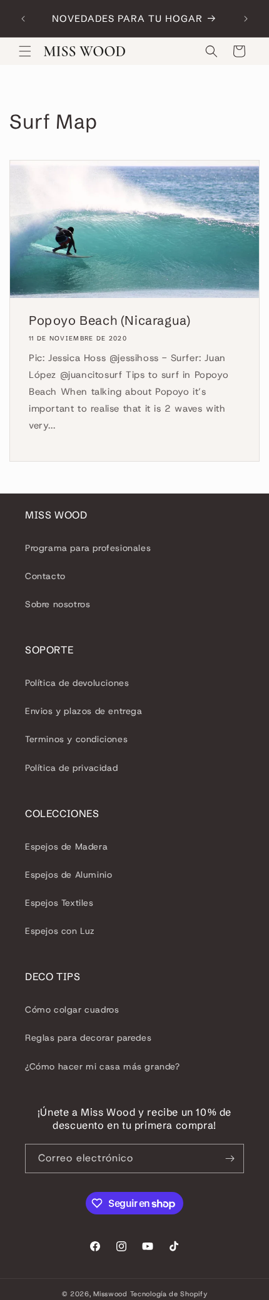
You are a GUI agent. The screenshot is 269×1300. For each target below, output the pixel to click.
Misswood (110, 1293)
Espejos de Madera (66, 846)
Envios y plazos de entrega (84, 711)
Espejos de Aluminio (68, 874)
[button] (25, 51)
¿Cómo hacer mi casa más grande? (102, 1066)
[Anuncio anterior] (23, 18)
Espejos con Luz (60, 930)
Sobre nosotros (57, 604)
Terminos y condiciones (76, 739)
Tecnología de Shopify (169, 1293)
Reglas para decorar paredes (88, 1037)
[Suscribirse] (229, 1158)
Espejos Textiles (59, 902)
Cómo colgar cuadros (72, 1009)
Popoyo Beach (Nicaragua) (109, 320)
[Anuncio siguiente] (246, 18)
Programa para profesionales (88, 547)
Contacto (45, 576)
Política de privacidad (71, 767)
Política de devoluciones (77, 682)
